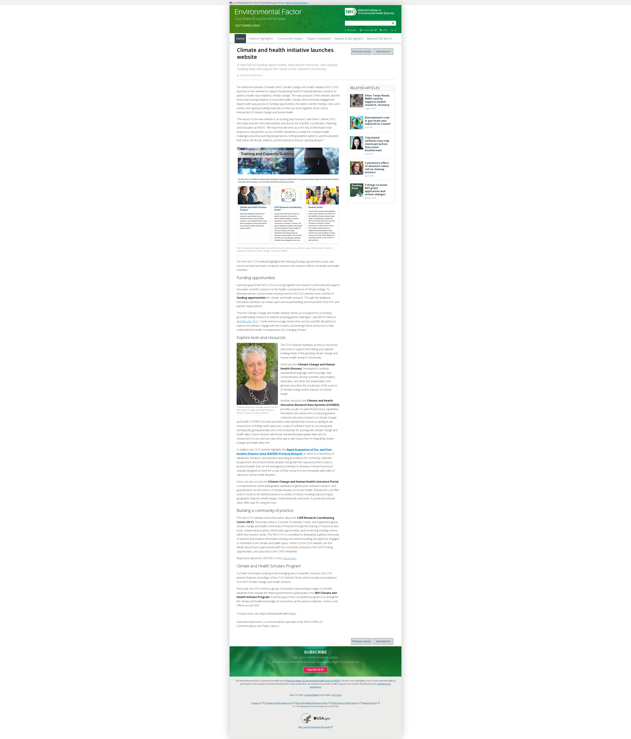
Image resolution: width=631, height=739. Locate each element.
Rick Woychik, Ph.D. (248, 321)
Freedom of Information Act (278, 703)
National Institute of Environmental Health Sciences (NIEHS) (313, 680)
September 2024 (247, 25)
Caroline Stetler (311, 695)
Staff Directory (338, 703)
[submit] (393, 23)
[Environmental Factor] (268, 11)
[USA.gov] (322, 718)
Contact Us (256, 703)
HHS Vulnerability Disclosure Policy (311, 703)
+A (392, 30)
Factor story (289, 558)
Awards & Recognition (348, 38)
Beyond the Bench (379, 38)
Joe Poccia (336, 695)
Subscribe (368, 30)
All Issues (352, 30)
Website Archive (369, 703)
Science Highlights (261, 38)
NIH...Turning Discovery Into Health (314, 727)
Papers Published (319, 38)
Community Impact (290, 38)
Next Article (382, 51)
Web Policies (352, 703)
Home (240, 38)
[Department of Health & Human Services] (306, 718)
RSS (385, 30)
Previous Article (362, 51)
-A (395, 30)
